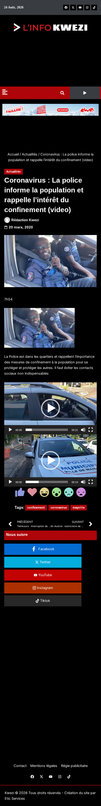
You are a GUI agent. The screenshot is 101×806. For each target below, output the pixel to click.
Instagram (44, 588)
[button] (85, 93)
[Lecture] (10, 429)
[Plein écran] (90, 429)
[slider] (47, 430)
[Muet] (83, 429)
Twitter (44, 562)
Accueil (13, 154)
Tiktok (44, 601)
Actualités (29, 154)
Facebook (45, 549)
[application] (50, 408)
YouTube (44, 575)
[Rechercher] (63, 93)
